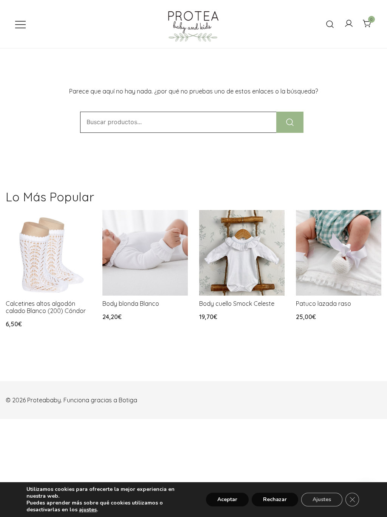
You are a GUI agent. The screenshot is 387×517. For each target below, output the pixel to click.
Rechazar (275, 499)
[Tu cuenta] (348, 24)
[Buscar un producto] (330, 24)
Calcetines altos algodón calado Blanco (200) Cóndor (46, 307)
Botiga (128, 400)
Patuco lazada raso (323, 303)
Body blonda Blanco (130, 303)
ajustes (88, 509)
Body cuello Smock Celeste (236, 303)
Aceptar (227, 499)
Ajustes (322, 499)
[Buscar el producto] (289, 122)
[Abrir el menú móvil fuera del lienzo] (20, 24)
